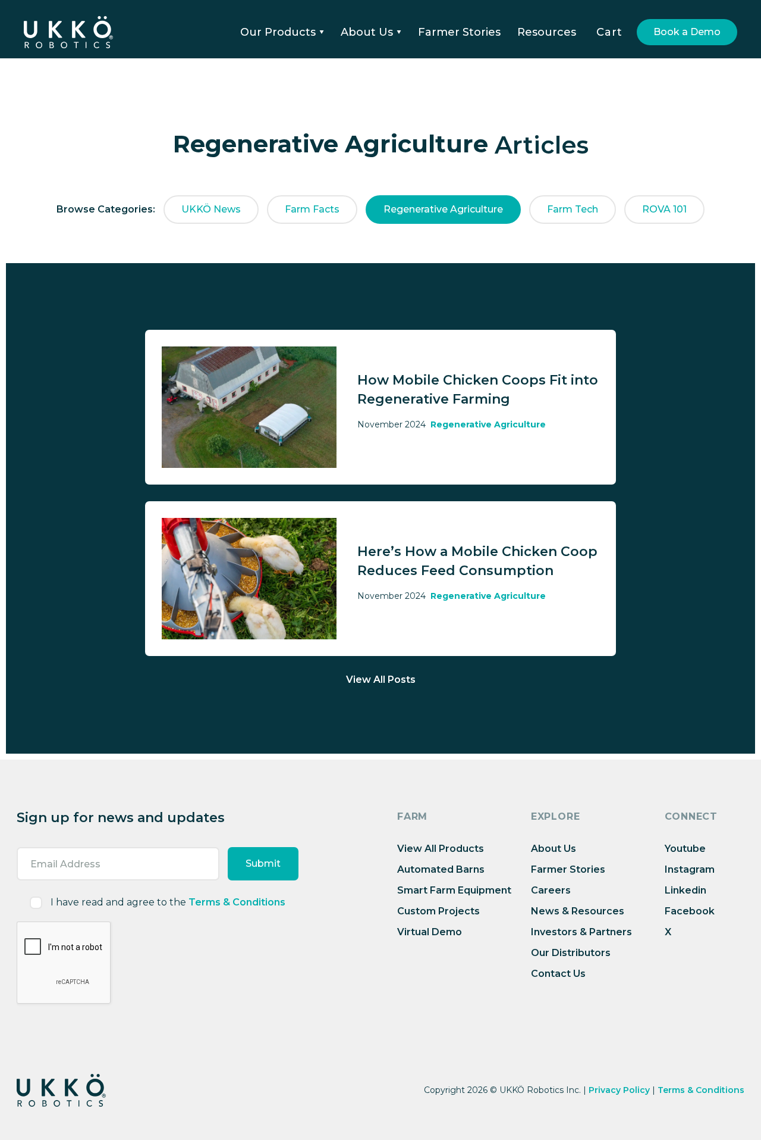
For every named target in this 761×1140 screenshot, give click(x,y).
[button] (282, 32)
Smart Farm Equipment (454, 890)
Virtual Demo (429, 932)
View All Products (440, 848)
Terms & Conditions (236, 902)
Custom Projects (438, 911)
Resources (546, 32)
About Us (553, 848)
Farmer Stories (459, 32)
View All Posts (381, 679)
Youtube (685, 848)
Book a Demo (687, 32)
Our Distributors (571, 952)
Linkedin (685, 890)
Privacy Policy (619, 1090)
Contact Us (558, 973)
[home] (68, 32)
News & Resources (577, 911)
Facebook (690, 911)
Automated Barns (441, 869)
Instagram (690, 869)
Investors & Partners (581, 932)
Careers (551, 890)
